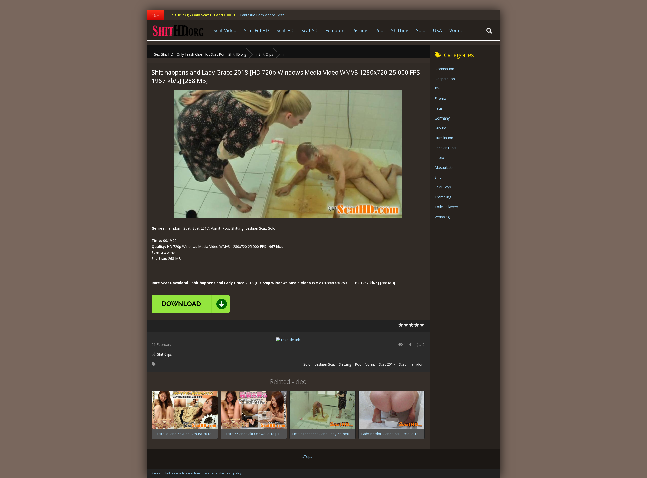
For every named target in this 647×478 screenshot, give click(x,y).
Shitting (399, 30)
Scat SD (309, 30)
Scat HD (285, 30)
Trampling (443, 197)
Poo (379, 30)
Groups (441, 128)
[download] (191, 304)
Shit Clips (164, 354)
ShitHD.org (178, 30)
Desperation (445, 78)
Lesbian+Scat (446, 147)
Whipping (442, 216)
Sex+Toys (443, 187)
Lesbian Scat (324, 364)
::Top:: (307, 456)
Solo (420, 30)
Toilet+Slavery (446, 206)
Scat (402, 364)
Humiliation (444, 137)
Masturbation (446, 167)
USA (437, 30)
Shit (438, 177)
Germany (442, 118)
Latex (439, 157)
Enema (440, 98)
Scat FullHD (256, 30)
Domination (444, 68)
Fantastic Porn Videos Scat (262, 15)
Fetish (440, 108)
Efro (438, 88)
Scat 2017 (387, 364)
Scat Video (225, 30)
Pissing (359, 30)
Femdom (334, 30)
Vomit (456, 30)
